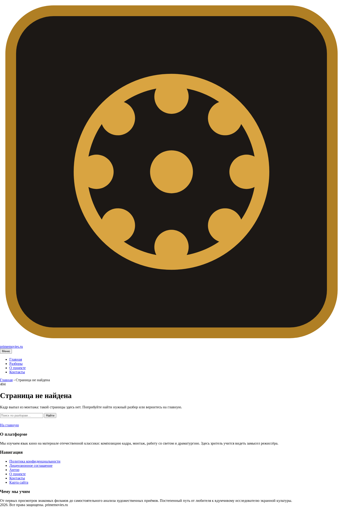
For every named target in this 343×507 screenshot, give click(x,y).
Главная (15, 359)
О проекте (17, 368)
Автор (14, 470)
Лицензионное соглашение (30, 465)
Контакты (17, 372)
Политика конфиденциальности (34, 461)
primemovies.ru (11, 347)
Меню (6, 351)
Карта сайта (18, 482)
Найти (50, 415)
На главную (9, 425)
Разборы (16, 364)
